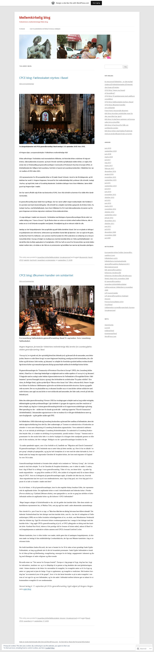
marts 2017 (109, 165)
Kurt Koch (33, 260)
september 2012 (110, 215)
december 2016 (110, 171)
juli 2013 (107, 200)
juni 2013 (108, 203)
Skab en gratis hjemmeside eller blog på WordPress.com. (38, 642)
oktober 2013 (109, 197)
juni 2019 (108, 148)
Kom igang (96, 3)
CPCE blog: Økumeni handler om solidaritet (46, 275)
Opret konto (109, 325)
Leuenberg (41, 260)
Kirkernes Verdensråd (113, 273)
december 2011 (110, 220)
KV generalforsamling (112, 281)
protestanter (50, 260)
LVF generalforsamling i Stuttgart (116, 296)
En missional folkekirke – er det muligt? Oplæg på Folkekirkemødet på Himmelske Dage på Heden (119, 84)
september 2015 (110, 180)
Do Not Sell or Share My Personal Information (74, 642)
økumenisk (84, 257)
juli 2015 (107, 183)
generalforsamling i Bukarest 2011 (117, 264)
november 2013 (110, 194)
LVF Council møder (111, 293)
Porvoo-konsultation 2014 (114, 302)
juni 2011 (108, 226)
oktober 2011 (109, 223)
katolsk (26, 260)
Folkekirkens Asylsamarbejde (115, 261)
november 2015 (110, 177)
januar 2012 (109, 218)
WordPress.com (110, 336)
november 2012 (110, 209)
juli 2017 (107, 160)
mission (62, 618)
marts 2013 (109, 206)
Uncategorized (65, 257)
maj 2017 (108, 163)
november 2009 (110, 235)
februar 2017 (109, 168)
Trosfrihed (108, 304)
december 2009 (110, 232)
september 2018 (110, 151)
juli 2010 (107, 229)
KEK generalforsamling (113, 270)
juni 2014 (108, 192)
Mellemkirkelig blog (34, 17)
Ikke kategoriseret (111, 267)
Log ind (107, 328)
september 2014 (110, 186)
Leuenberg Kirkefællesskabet (48, 257)
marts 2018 (109, 157)
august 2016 (109, 174)
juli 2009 (107, 238)
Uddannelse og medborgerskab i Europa (119, 307)
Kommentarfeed (111, 333)
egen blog (27, 589)
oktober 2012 (109, 212)
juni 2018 (108, 154)
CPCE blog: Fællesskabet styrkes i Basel (43, 78)
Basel (90, 257)
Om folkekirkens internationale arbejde (45, 29)
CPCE (21, 260)
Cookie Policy (50, 648)
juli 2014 (107, 189)
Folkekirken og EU (111, 258)
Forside (22, 29)
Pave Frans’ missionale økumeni (116, 110)
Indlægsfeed (109, 330)
